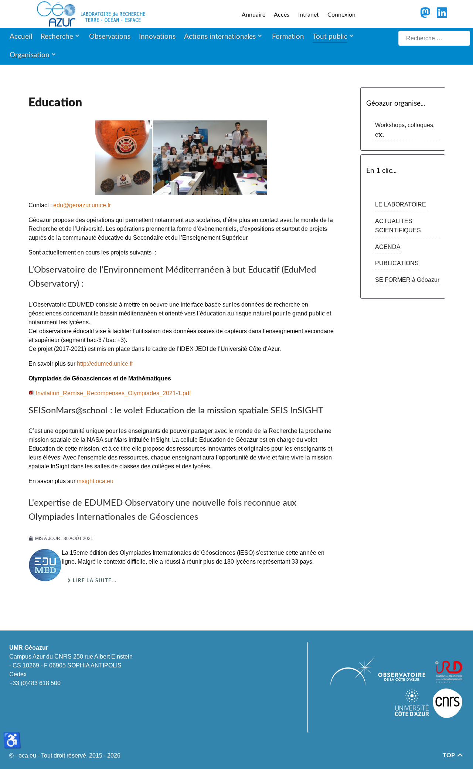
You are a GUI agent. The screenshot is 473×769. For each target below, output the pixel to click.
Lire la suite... (94, 580)
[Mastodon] (426, 15)
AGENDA (388, 247)
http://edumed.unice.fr (105, 363)
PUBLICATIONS (397, 263)
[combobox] (434, 38)
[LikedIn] (441, 15)
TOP (449, 755)
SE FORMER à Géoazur (407, 280)
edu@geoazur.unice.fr (82, 205)
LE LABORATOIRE (400, 204)
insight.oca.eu (95, 481)
